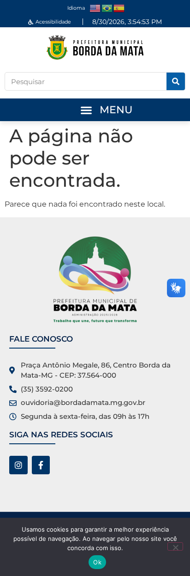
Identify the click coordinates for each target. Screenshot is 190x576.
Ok (97, 562)
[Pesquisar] (175, 81)
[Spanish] (119, 7)
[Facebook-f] (41, 465)
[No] (175, 546)
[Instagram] (18, 465)
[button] (86, 110)
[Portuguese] (107, 7)
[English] (95, 7)
